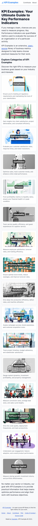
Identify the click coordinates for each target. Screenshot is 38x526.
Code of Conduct (30, 513)
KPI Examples (7, 507)
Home (3, 513)
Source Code (19, 515)
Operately (15, 519)
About (34, 2)
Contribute (27, 2)
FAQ (22, 513)
